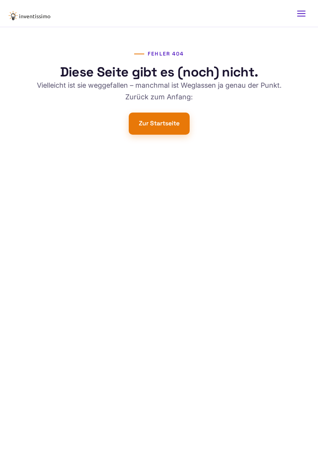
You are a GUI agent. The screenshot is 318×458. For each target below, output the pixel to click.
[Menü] (301, 13)
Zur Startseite (159, 123)
